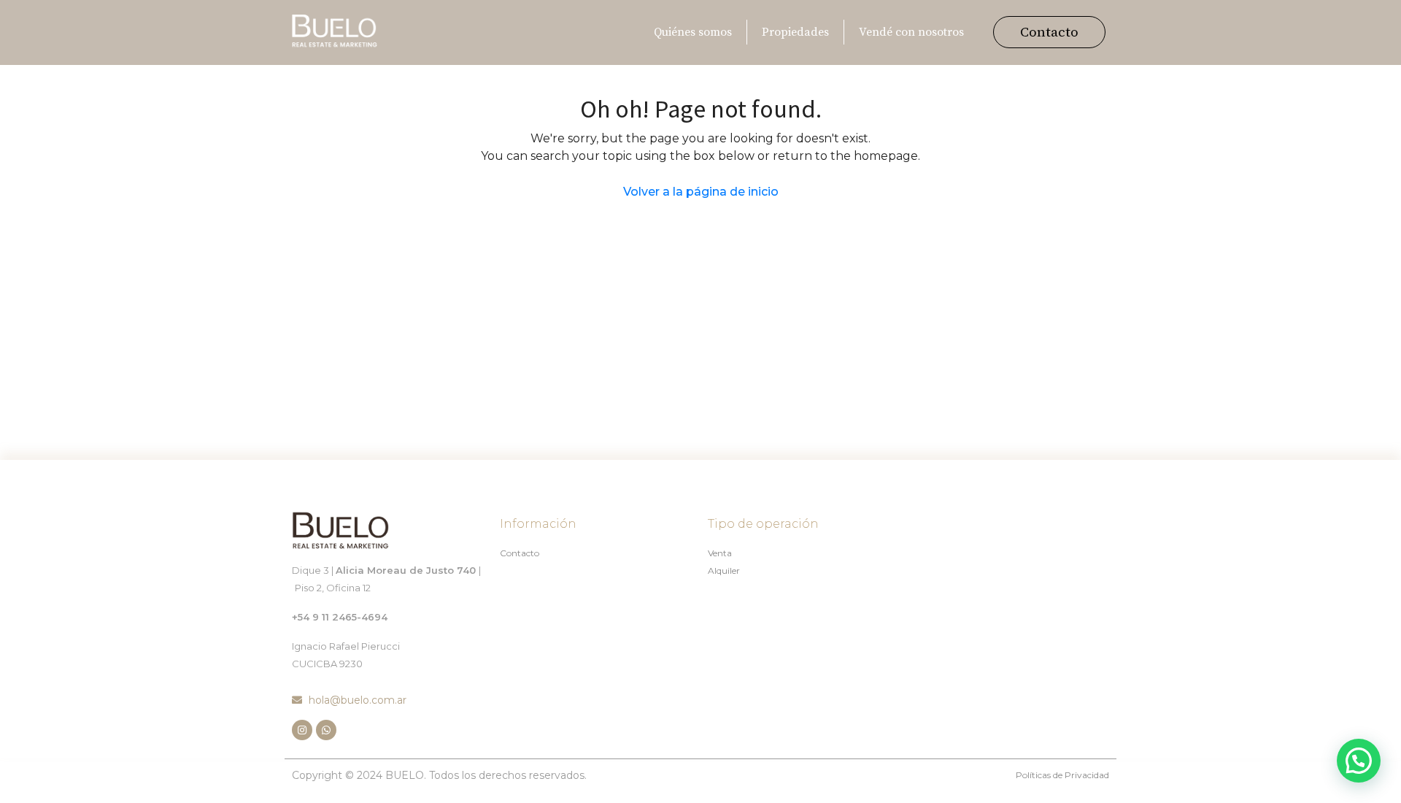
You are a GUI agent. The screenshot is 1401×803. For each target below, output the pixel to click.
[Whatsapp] (326, 730)
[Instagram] (302, 730)
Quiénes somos (693, 32)
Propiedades (795, 32)
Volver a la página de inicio (701, 192)
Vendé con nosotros (911, 32)
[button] (1049, 32)
